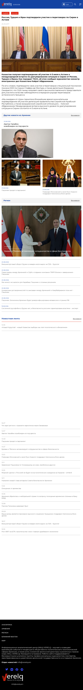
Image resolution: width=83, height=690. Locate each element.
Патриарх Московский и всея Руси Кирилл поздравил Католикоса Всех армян (33, 457)
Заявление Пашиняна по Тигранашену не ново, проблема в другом (28, 465)
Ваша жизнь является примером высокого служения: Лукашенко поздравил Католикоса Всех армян (39, 515)
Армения (6, 629)
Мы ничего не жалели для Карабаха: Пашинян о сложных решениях (29, 282)
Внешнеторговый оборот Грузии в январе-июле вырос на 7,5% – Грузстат (30, 524)
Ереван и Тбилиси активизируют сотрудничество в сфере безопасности (30, 449)
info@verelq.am (17, 684)
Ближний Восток (10, 637)
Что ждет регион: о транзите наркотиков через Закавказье (25, 426)
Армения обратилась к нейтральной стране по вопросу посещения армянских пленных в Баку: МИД (39, 497)
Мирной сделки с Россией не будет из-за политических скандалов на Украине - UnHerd (37, 473)
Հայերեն (5, 13)
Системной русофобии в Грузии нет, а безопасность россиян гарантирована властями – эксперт (40, 308)
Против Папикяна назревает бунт (15, 506)
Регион (5, 633)
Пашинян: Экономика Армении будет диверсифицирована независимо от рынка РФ (35, 300)
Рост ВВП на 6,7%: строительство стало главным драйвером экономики (30, 532)
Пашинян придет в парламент (14, 441)
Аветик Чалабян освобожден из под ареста (19, 433)
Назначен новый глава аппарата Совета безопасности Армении (27, 481)
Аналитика (7, 625)
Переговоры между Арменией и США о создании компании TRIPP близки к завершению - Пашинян (38, 273)
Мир (3, 641)
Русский (15, 13)
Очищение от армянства (11, 488)
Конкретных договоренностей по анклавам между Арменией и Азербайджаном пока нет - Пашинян (37, 291)
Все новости (77, 318)
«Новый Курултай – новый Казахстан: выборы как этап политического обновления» (34, 327)
